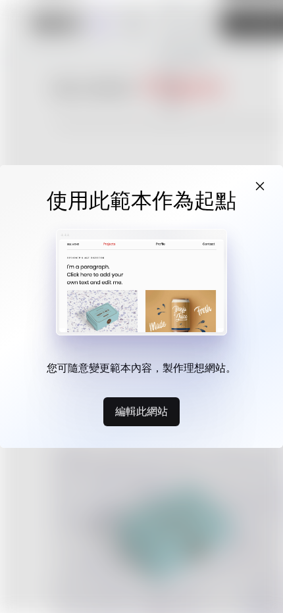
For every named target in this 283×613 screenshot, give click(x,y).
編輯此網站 (141, 411)
